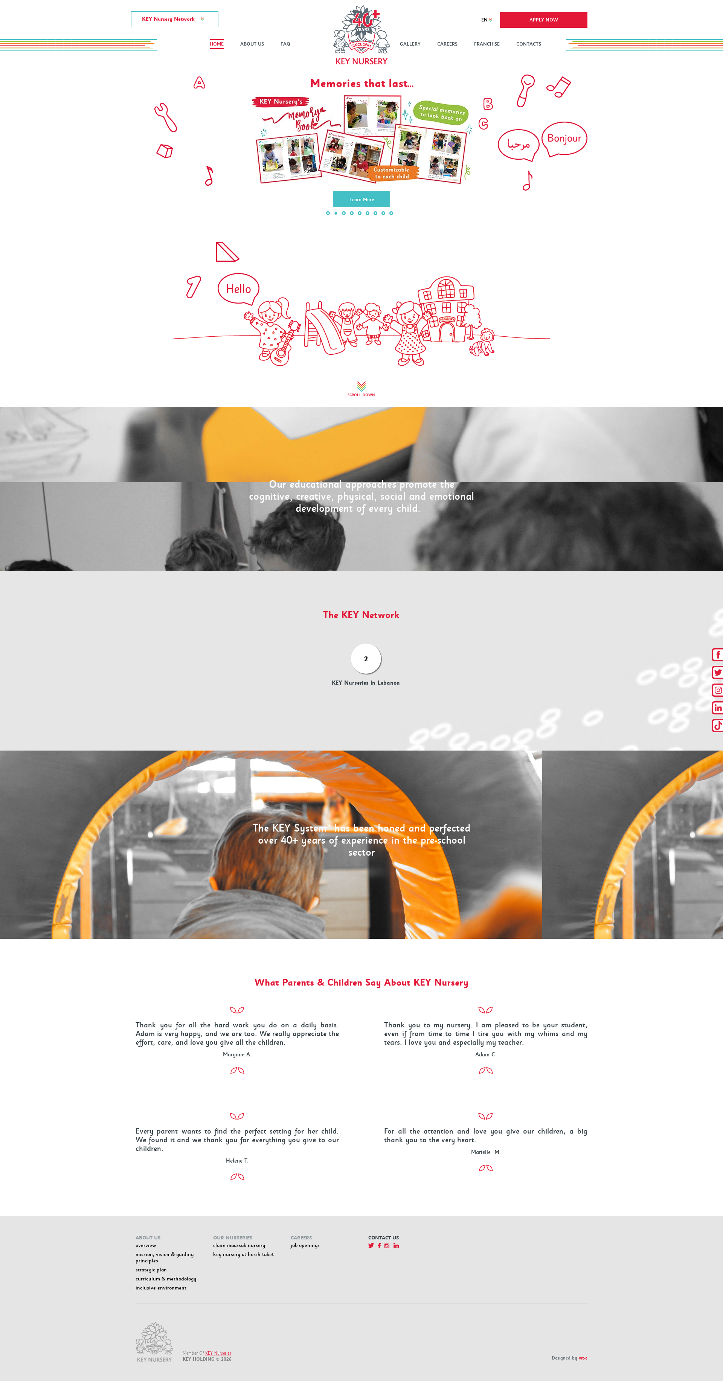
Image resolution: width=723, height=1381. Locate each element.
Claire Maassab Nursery (239, 1245)
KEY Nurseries (218, 1353)
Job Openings (305, 1245)
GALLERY (410, 44)
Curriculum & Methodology (166, 1279)
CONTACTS (528, 44)
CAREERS (447, 44)
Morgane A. (237, 1054)
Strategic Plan (151, 1270)
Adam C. (486, 1054)
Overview (146, 1245)
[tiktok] (717, 725)
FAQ (285, 44)
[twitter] (717, 672)
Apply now (543, 20)
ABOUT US (252, 44)
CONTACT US (383, 1238)
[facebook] (717, 654)
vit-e (583, 1358)
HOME (217, 44)
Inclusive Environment (161, 1288)
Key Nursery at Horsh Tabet (243, 1254)
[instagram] (717, 690)
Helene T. (237, 1160)
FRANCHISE (487, 44)
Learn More (361, 140)
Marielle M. (486, 1152)
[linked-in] (717, 707)
